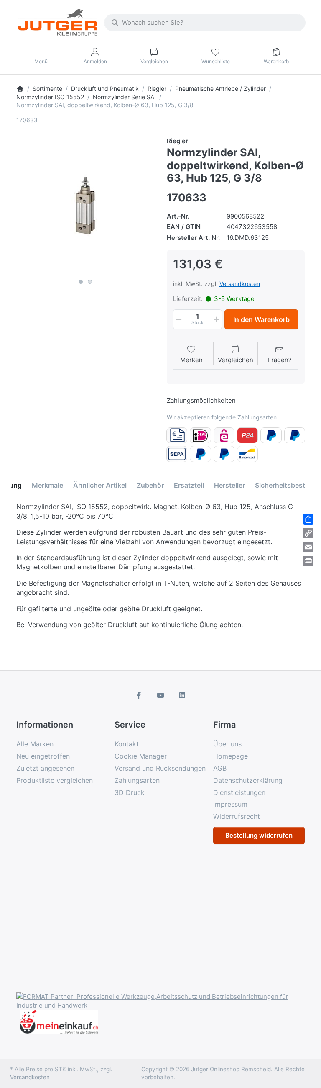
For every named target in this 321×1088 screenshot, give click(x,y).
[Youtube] (160, 695)
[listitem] (85, 205)
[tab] (47, 485)
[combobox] (205, 22)
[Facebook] (139, 695)
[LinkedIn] (182, 695)
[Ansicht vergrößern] (85, 205)
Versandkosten (239, 283)
